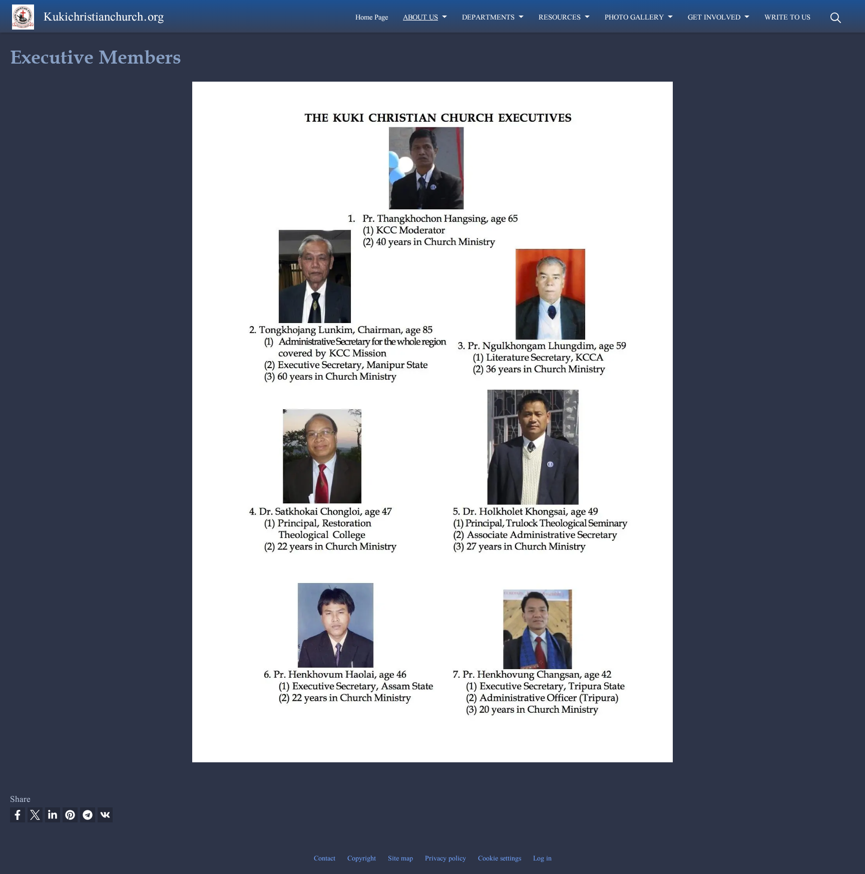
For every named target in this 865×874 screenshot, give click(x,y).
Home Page (371, 17)
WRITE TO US (787, 17)
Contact (324, 858)
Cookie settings (499, 858)
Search (835, 18)
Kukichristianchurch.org (104, 16)
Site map (400, 858)
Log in (542, 858)
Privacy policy (445, 858)
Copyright (361, 858)
